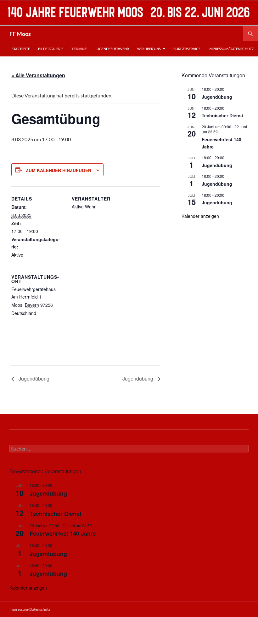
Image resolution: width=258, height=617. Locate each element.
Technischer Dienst (222, 115)
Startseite (21, 49)
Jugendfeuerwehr (112, 49)
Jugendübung (33, 378)
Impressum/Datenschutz (231, 49)
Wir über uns (149, 49)
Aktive (17, 255)
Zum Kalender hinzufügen (58, 170)
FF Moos (20, 33)
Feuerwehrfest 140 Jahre (63, 533)
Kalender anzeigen (200, 216)
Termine (79, 49)
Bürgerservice (186, 49)
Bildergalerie (50, 49)
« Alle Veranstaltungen (38, 75)
